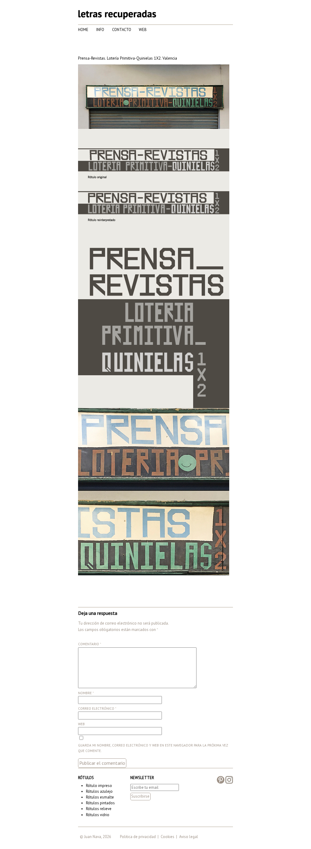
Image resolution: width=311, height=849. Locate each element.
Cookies (167, 836)
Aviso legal (188, 836)
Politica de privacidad (138, 836)
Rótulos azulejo (99, 791)
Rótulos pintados (100, 803)
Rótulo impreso (99, 785)
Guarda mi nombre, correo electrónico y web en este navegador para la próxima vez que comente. (153, 748)
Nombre (86, 693)
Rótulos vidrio (97, 814)
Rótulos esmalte (100, 797)
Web (143, 29)
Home (83, 29)
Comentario (89, 644)
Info (100, 29)
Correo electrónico (97, 708)
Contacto (121, 29)
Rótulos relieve (98, 808)
